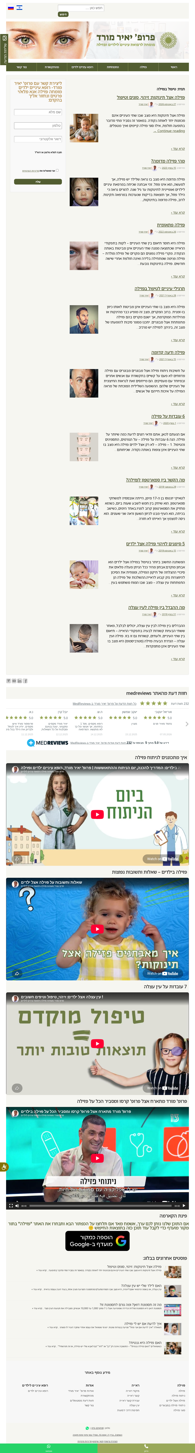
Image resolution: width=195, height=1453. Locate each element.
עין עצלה (134, 1405)
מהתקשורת (52, 67)
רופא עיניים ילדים (82, 67)
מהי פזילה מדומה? (168, 161)
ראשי (174, 67)
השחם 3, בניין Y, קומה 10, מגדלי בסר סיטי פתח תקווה (97, 1434)
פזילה (143, 67)
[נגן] (184, 1206)
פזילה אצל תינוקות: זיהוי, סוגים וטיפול (151, 97)
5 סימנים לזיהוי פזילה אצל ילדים (155, 543)
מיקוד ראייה (132, 1390)
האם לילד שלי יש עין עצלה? (141, 1285)
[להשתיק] (17, 1206)
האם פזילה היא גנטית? (145, 1342)
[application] (97, 1158)
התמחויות (113, 67)
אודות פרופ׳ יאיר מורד (81, 1390)
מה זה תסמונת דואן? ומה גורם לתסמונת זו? (130, 1304)
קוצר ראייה (133, 1395)
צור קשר (21, 67)
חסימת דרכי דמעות (128, 1410)
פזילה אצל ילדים (175, 1400)
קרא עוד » (41, 1270)
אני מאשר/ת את (38, 170)
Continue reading (169, 130)
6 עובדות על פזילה (168, 416)
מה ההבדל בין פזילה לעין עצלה (156, 607)
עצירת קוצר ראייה (129, 1400)
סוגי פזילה (179, 1410)
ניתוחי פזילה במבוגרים (172, 1405)
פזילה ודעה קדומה (168, 352)
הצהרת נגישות (110, 1441)
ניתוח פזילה (178, 1395)
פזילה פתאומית (171, 224)
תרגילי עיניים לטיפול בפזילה (160, 288)
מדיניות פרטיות (85, 1441)
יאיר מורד (143, 104)
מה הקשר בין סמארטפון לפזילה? (155, 479)
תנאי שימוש (98, 1441)
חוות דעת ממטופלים (82, 1400)
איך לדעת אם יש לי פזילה (143, 1323)
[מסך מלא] (11, 1206)
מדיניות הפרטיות (30, 170)
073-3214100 (97, 1428)
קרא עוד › (178, 148)
